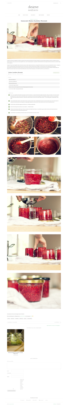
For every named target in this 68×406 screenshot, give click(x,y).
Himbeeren (16, 318)
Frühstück (12, 318)
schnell (25, 318)
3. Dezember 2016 (9, 322)
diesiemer (15, 322)
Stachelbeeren (30, 318)
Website (8, 376)
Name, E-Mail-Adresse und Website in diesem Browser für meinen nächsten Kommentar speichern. (22, 384)
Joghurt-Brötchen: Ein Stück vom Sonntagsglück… (53, 325)
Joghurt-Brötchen (22, 316)
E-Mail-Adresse (9, 374)
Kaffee (31, 316)
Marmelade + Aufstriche (34, 19)
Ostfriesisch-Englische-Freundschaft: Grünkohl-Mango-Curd (15, 353)
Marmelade (21, 318)
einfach (9, 318)
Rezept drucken (56, 72)
